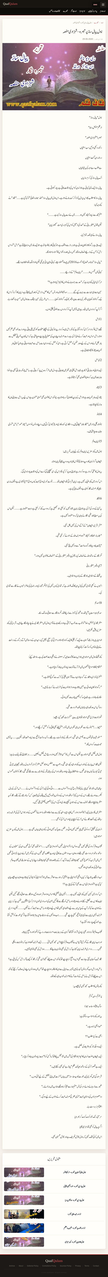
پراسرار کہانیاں (92, 11)
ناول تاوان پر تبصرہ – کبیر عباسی (74, 1242)
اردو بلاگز (73, 11)
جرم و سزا (82, 11)
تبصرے (65, 11)
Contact (96, 1265)
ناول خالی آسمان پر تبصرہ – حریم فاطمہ (74, 1172)
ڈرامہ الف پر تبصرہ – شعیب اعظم (74, 1228)
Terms (87, 1265)
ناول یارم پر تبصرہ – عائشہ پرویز (74, 1200)
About (21, 1265)
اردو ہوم (102, 11)
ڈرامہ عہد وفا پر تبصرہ (74, 1214)
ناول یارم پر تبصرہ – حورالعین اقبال (74, 1186)
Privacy (78, 1265)
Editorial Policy (32, 1265)
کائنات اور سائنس (54, 11)
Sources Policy (65, 1265)
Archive (12, 1265)
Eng (95, 5)
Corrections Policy (49, 1265)
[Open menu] (103, 4)
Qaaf (10, 3)
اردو (102, 22)
